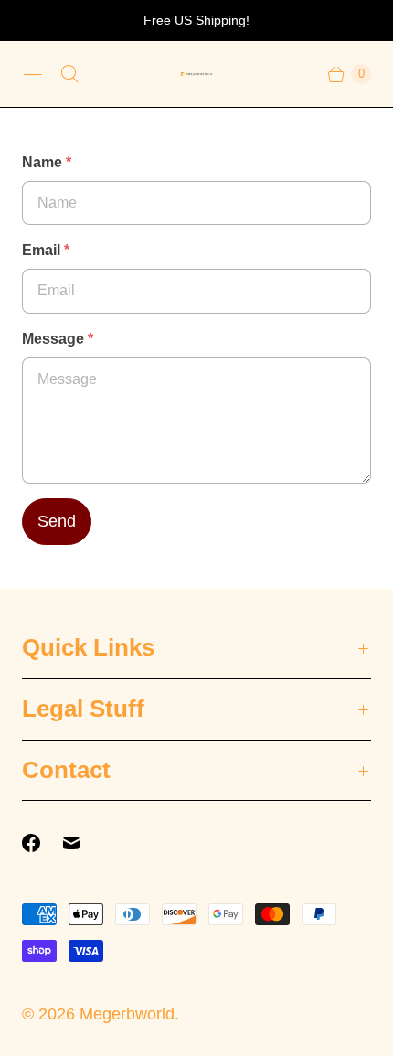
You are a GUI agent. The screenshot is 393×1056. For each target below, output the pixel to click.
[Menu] (33, 74)
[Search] (69, 74)
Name (46, 162)
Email (45, 250)
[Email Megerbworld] (82, 843)
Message (57, 339)
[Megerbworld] (196, 74)
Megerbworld (127, 1014)
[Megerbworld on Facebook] (42, 843)
